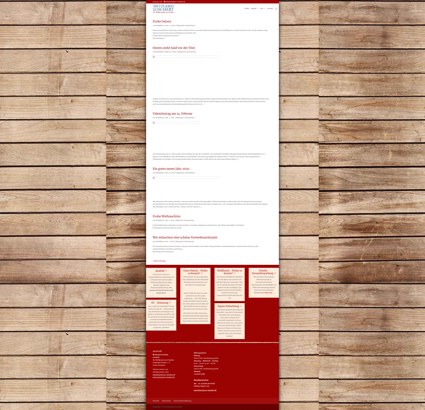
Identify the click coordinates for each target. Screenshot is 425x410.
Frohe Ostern (162, 21)
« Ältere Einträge (159, 261)
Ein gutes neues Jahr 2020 (171, 169)
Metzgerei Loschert (174, 407)
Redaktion (160, 25)
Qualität (253, 8)
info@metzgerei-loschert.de (164, 375)
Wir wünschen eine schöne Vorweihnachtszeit (185, 237)
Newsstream (190, 25)
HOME (247, 8)
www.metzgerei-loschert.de (164, 377)
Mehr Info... (269, 293)
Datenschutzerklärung (182, 401)
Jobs (261, 8)
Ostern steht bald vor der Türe (174, 48)
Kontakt (270, 8)
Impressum (166, 401)
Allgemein (180, 25)
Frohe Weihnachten (167, 216)
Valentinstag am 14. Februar (172, 113)
